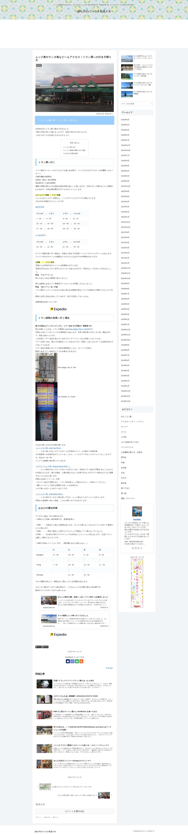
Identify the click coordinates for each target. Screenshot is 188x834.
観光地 (46, 646)
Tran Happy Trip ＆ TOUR (79, 329)
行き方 (39, 646)
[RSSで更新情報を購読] (81, 661)
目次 (72, 143)
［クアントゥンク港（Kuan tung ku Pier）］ (53, 466)
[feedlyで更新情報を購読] (77, 661)
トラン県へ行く (70, 147)
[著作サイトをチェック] (68, 661)
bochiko (137, 519)
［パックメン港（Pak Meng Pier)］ (49, 494)
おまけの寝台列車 (71, 153)
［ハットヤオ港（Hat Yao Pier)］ (48, 448)
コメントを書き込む (75, 811)
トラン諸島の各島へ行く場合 (75, 150)
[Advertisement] (94, 34)
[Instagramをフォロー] (72, 661)
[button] (151, 104)
